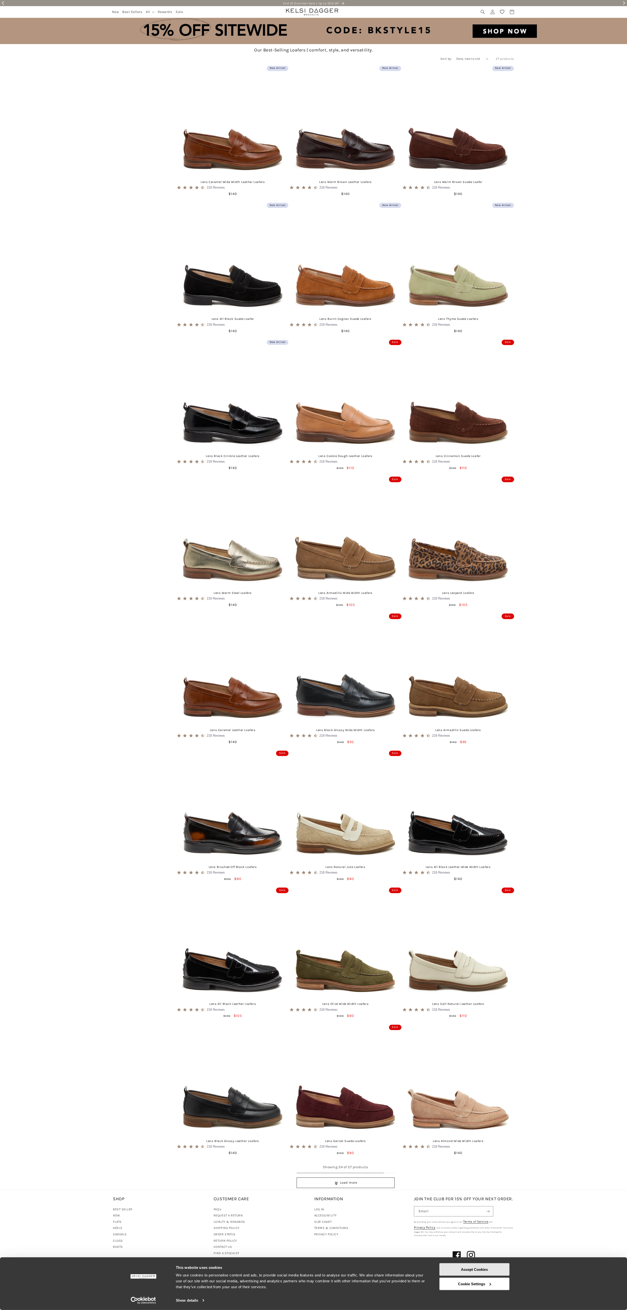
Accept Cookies (474, 1269)
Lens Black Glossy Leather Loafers (232, 1141)
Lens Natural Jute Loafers (345, 867)
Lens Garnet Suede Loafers (345, 1141)
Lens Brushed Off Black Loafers (233, 867)
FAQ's (218, 1209)
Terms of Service (475, 1221)
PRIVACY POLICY (326, 1234)
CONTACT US (223, 1247)
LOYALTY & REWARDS (229, 1222)
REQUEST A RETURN (228, 1215)
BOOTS (118, 1247)
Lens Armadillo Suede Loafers (458, 730)
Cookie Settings (471, 1284)
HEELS (117, 1228)
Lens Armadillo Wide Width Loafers (345, 593)
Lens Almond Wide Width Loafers (458, 1141)
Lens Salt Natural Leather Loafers (458, 1004)
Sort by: (446, 58)
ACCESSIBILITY (325, 1215)
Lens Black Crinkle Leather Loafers (232, 456)
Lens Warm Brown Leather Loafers (345, 182)
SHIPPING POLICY (227, 1228)
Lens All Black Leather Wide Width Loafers (458, 867)
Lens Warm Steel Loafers (233, 593)
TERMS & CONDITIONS (331, 1228)
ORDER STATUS (224, 1234)
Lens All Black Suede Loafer (233, 319)
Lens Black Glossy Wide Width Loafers (345, 730)
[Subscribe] (488, 1211)
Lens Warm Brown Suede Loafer (458, 182)
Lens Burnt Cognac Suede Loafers (345, 319)
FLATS (117, 1222)
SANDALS (120, 1234)
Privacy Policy (424, 1227)
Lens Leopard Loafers (458, 593)
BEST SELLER (123, 1209)
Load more (348, 1182)
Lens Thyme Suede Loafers (458, 319)
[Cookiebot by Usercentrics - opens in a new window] (143, 1300)
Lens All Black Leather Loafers (232, 1004)
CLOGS (118, 1240)
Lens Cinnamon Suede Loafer (458, 456)
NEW (116, 1215)
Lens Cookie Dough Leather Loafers (345, 456)
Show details (187, 1300)
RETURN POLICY (225, 1240)
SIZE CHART (323, 1222)
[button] (150, 12)
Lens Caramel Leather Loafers (233, 730)
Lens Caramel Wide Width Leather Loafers (233, 182)
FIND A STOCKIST (226, 1253)
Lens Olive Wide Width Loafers (345, 1004)
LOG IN (319, 1209)
